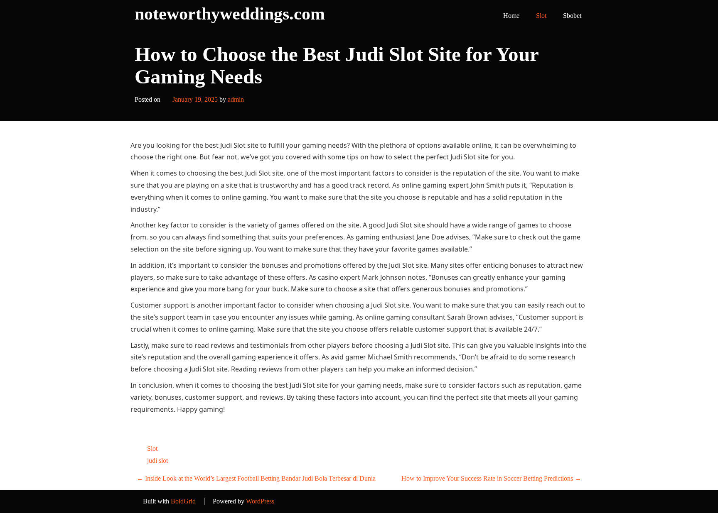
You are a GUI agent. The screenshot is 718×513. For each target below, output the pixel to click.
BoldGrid (183, 501)
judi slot (157, 460)
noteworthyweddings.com (230, 13)
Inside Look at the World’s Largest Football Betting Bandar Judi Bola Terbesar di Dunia (256, 478)
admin (236, 99)
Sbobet (572, 15)
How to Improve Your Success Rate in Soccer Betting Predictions (491, 478)
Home (511, 15)
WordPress (260, 501)
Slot (541, 15)
